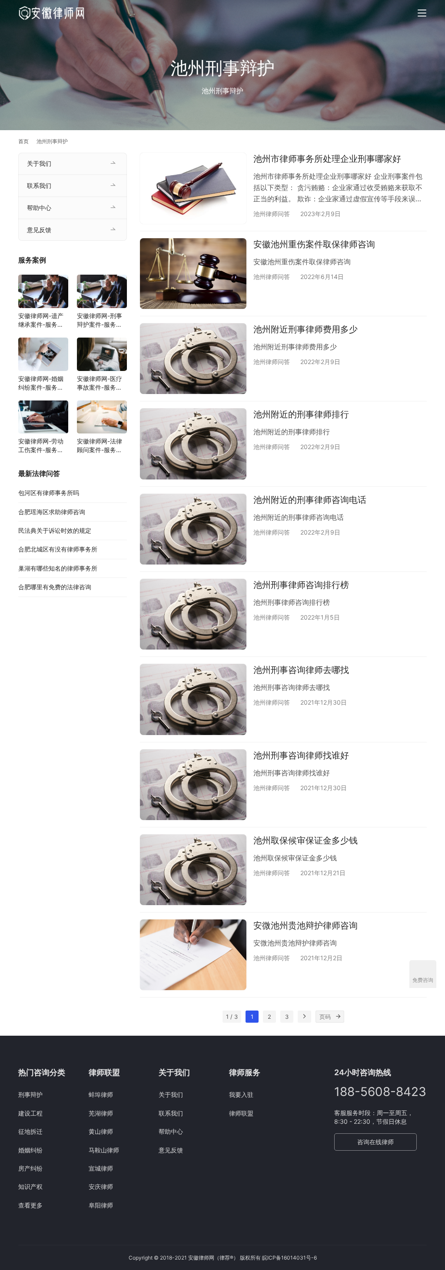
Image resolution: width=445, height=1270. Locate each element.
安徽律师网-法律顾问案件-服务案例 (99, 445)
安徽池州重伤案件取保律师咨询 (314, 244)
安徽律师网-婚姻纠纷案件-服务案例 (40, 383)
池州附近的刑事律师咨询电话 (309, 500)
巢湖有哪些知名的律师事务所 (57, 568)
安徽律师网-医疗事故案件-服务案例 (99, 383)
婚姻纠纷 (30, 1150)
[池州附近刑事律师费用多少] (193, 358)
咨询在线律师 (375, 1141)
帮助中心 (39, 207)
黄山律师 (101, 1131)
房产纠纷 (30, 1168)
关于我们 (39, 163)
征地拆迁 (30, 1131)
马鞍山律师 (104, 1150)
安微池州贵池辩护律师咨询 (305, 925)
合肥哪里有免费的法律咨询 (54, 587)
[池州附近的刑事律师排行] (193, 443)
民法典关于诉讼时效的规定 (54, 530)
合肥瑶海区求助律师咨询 (51, 511)
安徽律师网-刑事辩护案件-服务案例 (99, 320)
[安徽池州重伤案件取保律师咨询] (193, 273)
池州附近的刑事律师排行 (301, 414)
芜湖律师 (101, 1113)
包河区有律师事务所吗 (48, 492)
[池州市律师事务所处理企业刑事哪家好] (193, 188)
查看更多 (30, 1205)
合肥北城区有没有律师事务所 (57, 549)
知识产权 (30, 1186)
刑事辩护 (30, 1094)
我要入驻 (241, 1094)
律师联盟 (241, 1113)
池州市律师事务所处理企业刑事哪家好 (327, 159)
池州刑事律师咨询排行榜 (301, 585)
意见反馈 (39, 229)
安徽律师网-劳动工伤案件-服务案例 (40, 445)
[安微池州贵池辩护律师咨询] (193, 954)
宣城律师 (101, 1168)
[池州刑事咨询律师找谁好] (193, 784)
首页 (23, 141)
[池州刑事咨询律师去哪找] (193, 699)
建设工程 (30, 1113)
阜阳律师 (101, 1205)
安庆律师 (101, 1186)
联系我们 (39, 185)
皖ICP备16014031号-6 (289, 1257)
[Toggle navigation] (422, 13)
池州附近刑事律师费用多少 (305, 329)
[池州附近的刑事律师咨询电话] (193, 529)
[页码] (338, 1017)
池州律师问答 (271, 213)
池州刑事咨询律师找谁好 (301, 755)
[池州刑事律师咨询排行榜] (193, 614)
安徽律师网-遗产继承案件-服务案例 (40, 320)
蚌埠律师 (101, 1094)
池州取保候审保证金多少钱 (305, 840)
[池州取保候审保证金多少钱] (193, 869)
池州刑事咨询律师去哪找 (301, 670)
